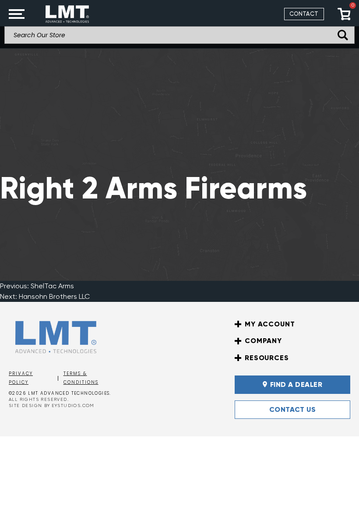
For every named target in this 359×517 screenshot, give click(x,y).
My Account (270, 324)
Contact (304, 14)
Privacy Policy (21, 378)
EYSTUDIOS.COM (73, 405)
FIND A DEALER (296, 384)
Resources (267, 357)
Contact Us (292, 409)
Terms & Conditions (81, 378)
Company (263, 340)
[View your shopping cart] (344, 14)
